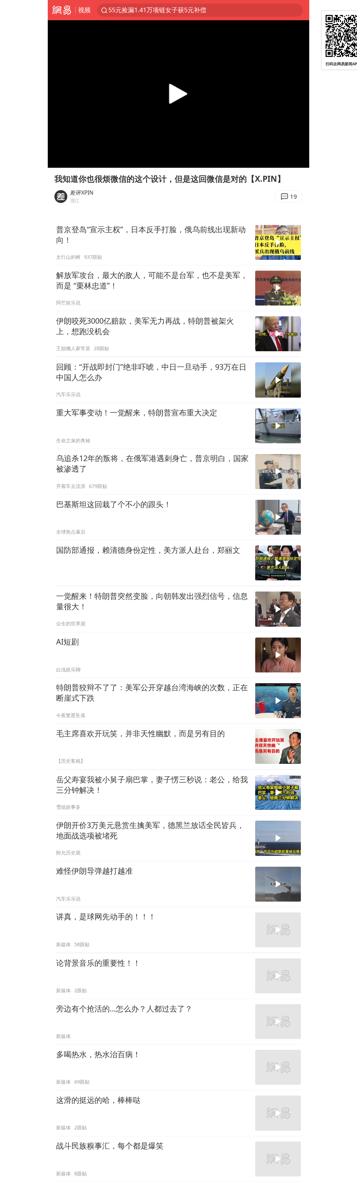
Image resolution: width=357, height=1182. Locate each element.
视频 (84, 10)
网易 (61, 10)
